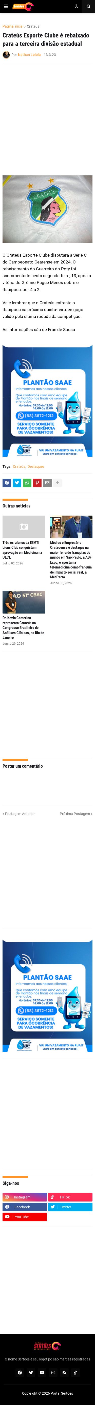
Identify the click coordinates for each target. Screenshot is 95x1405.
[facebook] (19, 1372)
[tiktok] (75, 1372)
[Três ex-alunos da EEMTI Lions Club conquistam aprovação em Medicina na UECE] (24, 527)
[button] (6, 6)
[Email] (47, 483)
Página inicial (13, 26)
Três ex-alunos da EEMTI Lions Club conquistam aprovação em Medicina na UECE (22, 550)
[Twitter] (17, 483)
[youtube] (42, 1372)
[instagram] (53, 1372)
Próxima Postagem (75, 814)
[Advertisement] (47, 116)
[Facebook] (7, 483)
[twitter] (31, 1372)
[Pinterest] (37, 483)
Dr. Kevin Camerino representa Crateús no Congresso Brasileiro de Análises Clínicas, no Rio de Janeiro (23, 628)
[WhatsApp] (27, 483)
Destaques (36, 466)
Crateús (33, 26)
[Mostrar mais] (57, 483)
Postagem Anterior (20, 814)
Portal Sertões (62, 1393)
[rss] (64, 1372)
